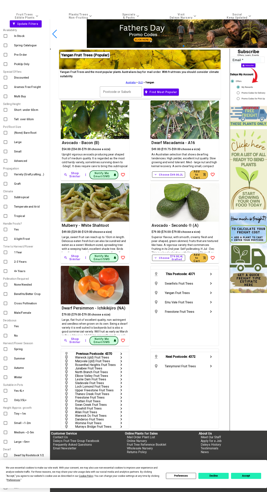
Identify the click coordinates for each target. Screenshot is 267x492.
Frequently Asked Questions (72, 444)
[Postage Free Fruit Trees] (248, 116)
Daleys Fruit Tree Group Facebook (76, 441)
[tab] (27, 16)
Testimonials (209, 448)
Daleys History (211, 444)
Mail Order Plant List (141, 437)
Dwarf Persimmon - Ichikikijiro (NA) (94, 308)
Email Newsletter (64, 448)
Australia (131, 82)
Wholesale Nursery (140, 448)
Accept (246, 475)
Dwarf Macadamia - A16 (173, 142)
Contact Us (60, 437)
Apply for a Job (211, 441)
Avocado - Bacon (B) (80, 142)
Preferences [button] (13, 480)
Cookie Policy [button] (86, 476)
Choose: (168, 174)
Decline (214, 475)
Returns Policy (137, 452)
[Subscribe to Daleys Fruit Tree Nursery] (248, 76)
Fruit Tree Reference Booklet (146, 444)
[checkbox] (25, 36)
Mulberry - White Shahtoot (85, 225)
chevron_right (211, 274)
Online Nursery (137, 441)
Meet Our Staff (211, 437)
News (205, 452)
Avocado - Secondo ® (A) (175, 225)
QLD (140, 82)
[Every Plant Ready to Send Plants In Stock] (248, 169)
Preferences (181, 475)
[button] (180, 45)
